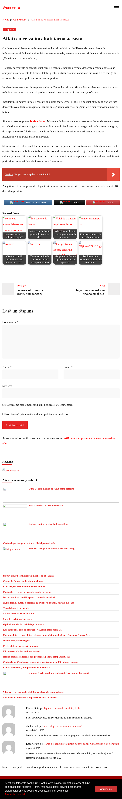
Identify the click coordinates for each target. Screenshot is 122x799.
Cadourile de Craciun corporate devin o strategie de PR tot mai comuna (40, 662)
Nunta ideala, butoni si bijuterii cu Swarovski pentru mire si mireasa (38, 602)
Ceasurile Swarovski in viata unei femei (23, 581)
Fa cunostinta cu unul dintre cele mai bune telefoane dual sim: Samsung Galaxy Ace (46, 635)
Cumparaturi (9, 29)
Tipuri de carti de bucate (16, 608)
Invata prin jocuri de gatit (16, 640)
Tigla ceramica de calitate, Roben (63, 708)
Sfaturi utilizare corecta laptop (19, 613)
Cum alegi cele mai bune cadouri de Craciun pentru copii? (59, 673)
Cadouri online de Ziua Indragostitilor (48, 524)
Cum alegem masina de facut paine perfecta (51, 488)
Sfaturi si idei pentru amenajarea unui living (52, 548)
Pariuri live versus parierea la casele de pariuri (27, 592)
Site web (7, 385)
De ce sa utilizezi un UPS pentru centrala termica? (29, 597)
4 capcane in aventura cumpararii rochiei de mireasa (30, 697)
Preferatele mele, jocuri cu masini (20, 646)
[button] (26, 794)
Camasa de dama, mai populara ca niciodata (26, 667)
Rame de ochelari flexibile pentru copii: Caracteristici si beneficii (81, 743)
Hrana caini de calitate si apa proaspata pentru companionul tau (36, 656)
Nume (7, 367)
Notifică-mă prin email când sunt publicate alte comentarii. (39, 404)
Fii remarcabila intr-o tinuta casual (21, 651)
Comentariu (10, 322)
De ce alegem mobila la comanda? (62, 726)
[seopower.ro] (10, 470)
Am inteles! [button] (106, 789)
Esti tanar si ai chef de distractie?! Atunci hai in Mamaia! (32, 629)
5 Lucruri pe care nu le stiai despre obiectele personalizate (33, 692)
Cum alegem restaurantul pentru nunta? (24, 586)
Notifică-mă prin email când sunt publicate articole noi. (37, 414)
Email (68, 367)
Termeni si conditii (15, 794)
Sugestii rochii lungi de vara (17, 619)
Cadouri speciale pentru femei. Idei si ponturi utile (29, 543)
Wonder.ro (11, 7)
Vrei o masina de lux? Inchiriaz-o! (46, 505)
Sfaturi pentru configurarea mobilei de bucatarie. (28, 575)
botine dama (37, 121)
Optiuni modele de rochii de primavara (23, 624)
